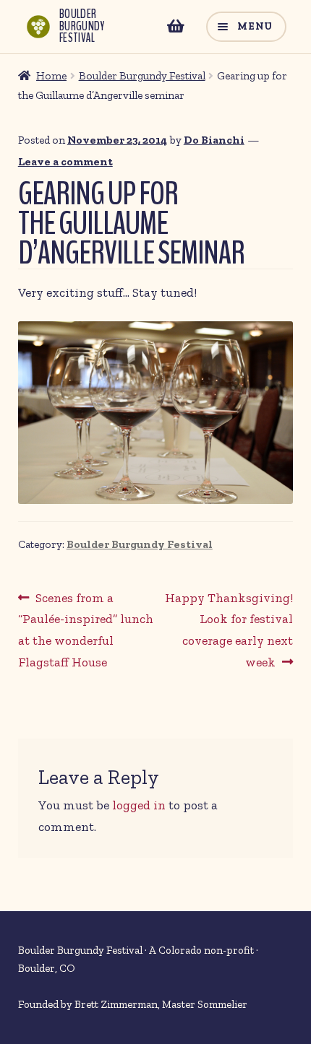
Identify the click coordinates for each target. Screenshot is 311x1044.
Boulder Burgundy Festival (142, 75)
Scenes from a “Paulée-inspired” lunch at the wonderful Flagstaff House (85, 629)
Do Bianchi (214, 140)
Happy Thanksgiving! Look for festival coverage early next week (228, 629)
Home (51, 75)
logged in (139, 804)
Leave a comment (65, 161)
